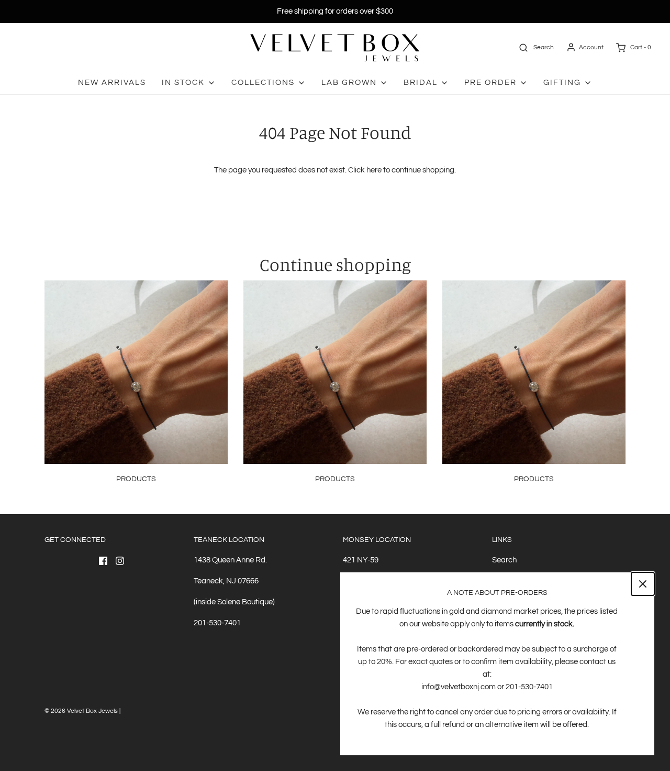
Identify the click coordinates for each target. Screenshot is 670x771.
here (374, 170)
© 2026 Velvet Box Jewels (81, 711)
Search (504, 560)
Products (136, 479)
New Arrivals (112, 82)
